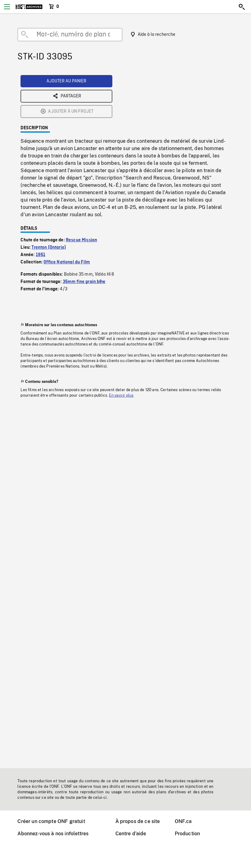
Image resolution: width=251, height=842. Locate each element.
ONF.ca (183, 821)
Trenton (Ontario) (49, 247)
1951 (41, 254)
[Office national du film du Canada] (29, 6)
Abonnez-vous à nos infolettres (52, 833)
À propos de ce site (137, 821)
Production (187, 833)
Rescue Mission (81, 240)
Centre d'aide (130, 833)
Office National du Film (66, 262)
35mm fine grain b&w (84, 281)
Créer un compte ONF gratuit (51, 821)
